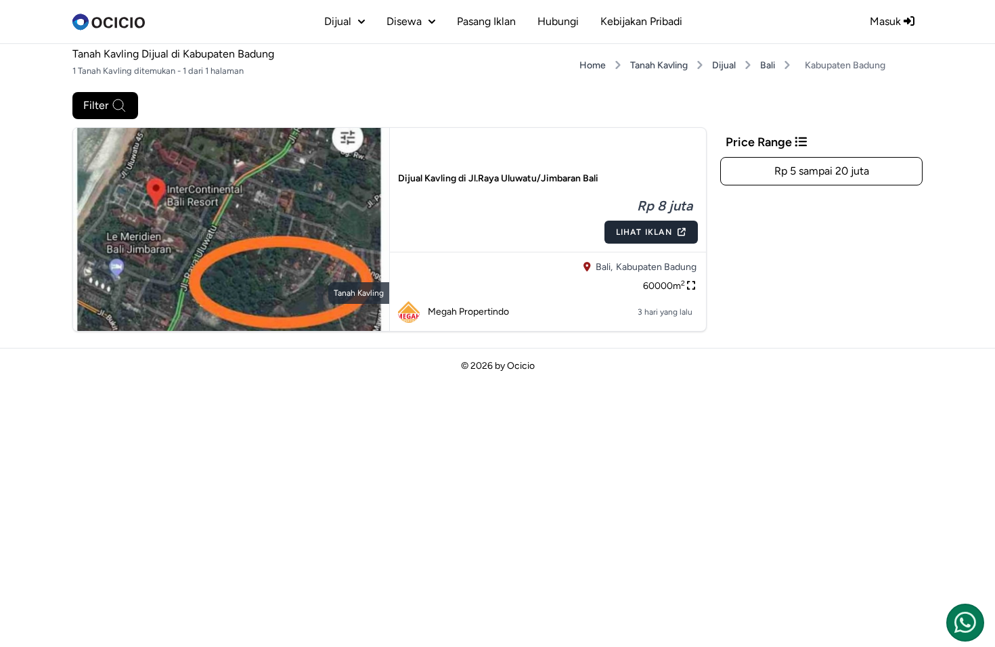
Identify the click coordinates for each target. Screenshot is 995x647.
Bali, (604, 267)
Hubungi (558, 21)
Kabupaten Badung (656, 267)
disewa (404, 21)
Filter (95, 105)
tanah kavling (359, 293)
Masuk (887, 21)
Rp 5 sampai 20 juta (821, 170)
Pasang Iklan (486, 21)
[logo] (108, 21)
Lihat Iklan (644, 232)
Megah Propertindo (468, 311)
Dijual (724, 65)
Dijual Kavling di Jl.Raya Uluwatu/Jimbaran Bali (498, 178)
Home (592, 65)
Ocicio (521, 366)
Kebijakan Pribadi (641, 21)
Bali (767, 65)
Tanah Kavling (659, 65)
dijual (337, 21)
